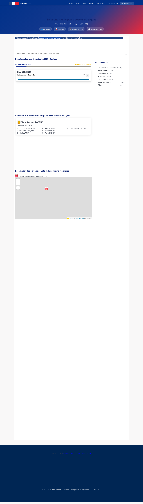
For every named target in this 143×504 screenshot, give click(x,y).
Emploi (91, 3)
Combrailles (103, 79)
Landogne (102, 73)
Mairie (70, 3)
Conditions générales (83, 453)
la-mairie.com (68, 453)
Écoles (77, 3)
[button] (46, 188)
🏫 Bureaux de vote (76, 29)
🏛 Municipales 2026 (95, 29)
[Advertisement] (71, 44)
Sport (84, 3)
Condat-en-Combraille (107, 67)
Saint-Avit (102, 76)
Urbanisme (100, 3)
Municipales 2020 (127, 3)
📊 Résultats (60, 29)
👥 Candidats (45, 29)
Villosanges (103, 70)
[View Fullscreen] (18, 188)
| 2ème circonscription (73, 38)
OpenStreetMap (79, 218)
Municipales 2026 (113, 3)
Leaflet (71, 218)
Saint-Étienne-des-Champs (106, 83)
